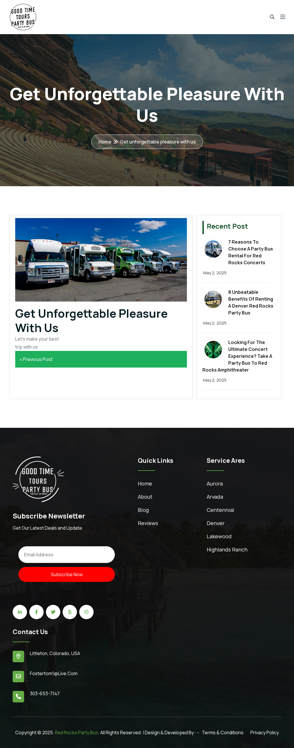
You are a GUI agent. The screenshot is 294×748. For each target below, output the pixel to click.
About (145, 496)
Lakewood (219, 536)
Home (104, 142)
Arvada (215, 496)
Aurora (215, 483)
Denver (216, 523)
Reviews (148, 523)
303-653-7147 (45, 693)
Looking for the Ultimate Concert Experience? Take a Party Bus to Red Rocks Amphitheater (237, 356)
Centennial (220, 509)
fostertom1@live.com (54, 673)
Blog (143, 509)
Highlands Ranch (227, 549)
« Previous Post (36, 359)
